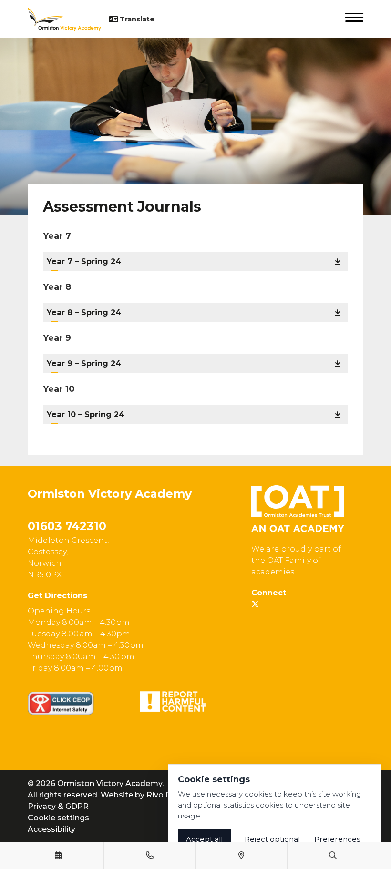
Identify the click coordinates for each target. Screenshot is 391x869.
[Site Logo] (68, 19)
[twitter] (255, 604)
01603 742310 (67, 526)
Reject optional (272, 839)
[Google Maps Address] (241, 855)
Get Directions (57, 595)
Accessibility (51, 829)
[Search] (333, 855)
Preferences (337, 839)
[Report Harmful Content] (173, 701)
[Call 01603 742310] (150, 855)
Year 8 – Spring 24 (84, 312)
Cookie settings (58, 817)
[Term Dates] (58, 855)
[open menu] (354, 19)
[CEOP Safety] (61, 703)
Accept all (204, 839)
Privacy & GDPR (58, 806)
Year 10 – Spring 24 (85, 414)
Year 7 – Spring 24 (84, 261)
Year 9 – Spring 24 (84, 363)
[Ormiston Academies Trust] (297, 508)
